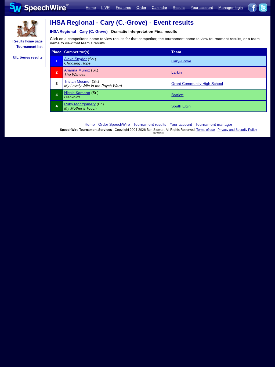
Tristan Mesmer (77, 81)
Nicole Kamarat (77, 93)
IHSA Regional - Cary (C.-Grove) (79, 31)
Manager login (230, 7)
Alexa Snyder (75, 59)
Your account (202, 7)
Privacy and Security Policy (237, 130)
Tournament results (149, 124)
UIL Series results (27, 57)
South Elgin (181, 106)
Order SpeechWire (114, 124)
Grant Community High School (197, 83)
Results (179, 7)
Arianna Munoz (77, 70)
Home (91, 7)
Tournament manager (214, 124)
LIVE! (105, 7)
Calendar (159, 7)
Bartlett (177, 95)
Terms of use (205, 130)
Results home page (27, 41)
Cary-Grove (181, 61)
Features (123, 7)
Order (141, 7)
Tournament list (29, 47)
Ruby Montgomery (80, 104)
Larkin (176, 72)
